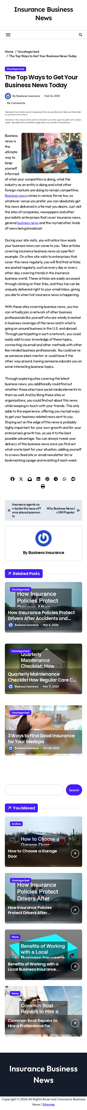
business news (28, 222)
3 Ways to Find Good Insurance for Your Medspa (41, 739)
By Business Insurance (26, 96)
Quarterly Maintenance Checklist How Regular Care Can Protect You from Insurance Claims (43, 683)
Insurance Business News (43, 13)
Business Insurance (46, 552)
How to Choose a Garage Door (32, 853)
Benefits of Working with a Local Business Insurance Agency (33, 969)
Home (15, 936)
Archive (16, 823)
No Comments (16, 103)
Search (74, 790)
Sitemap (48, 1104)
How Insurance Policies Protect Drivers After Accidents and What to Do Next (41, 618)
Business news (16, 195)
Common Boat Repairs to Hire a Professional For (32, 1023)
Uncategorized (15, 68)
